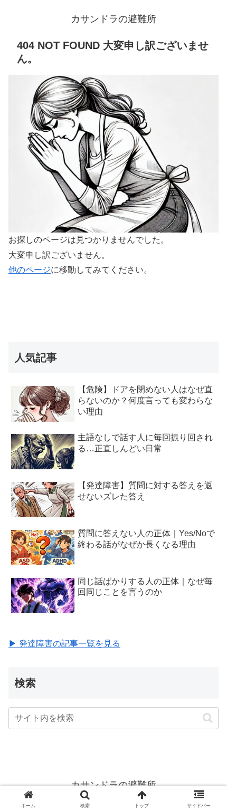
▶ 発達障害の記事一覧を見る (64, 643)
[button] (207, 718)
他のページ (29, 269)
